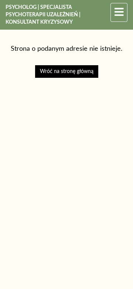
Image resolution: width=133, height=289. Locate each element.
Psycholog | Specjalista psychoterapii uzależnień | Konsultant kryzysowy (43, 15)
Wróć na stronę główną (66, 71)
